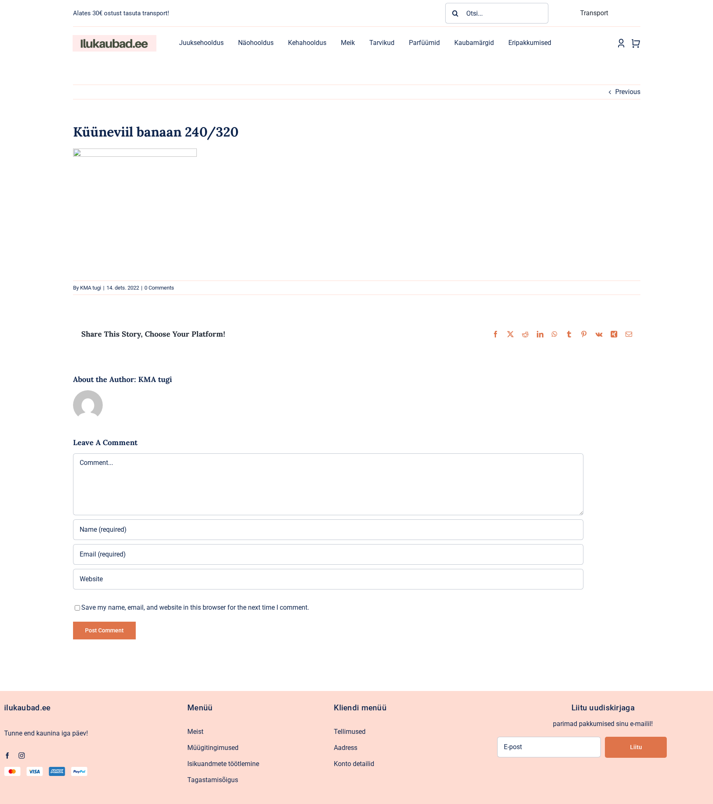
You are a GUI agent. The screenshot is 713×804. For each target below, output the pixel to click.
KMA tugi (90, 288)
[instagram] (22, 755)
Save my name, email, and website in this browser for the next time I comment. (195, 607)
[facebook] (7, 755)
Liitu (636, 747)
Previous (627, 92)
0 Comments (159, 288)
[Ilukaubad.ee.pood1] (114, 38)
